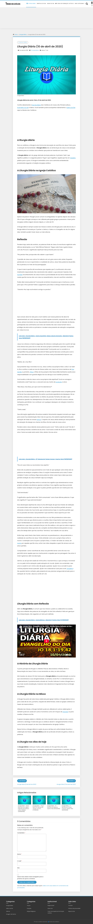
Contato (70, 905)
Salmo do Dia (71, 107)
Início (16, 34)
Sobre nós (50, 908)
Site (18, 868)
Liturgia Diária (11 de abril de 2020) (66, 784)
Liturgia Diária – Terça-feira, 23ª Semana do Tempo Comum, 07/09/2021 (38, 808)
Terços (28, 905)
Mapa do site (71, 911)
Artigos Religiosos (31, 911)
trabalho (73, 158)
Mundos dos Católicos (54, 921)
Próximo (71, 781)
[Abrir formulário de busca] (87, 3)
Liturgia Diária (22, 34)
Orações (65, 712)
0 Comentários (35, 50)
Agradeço (70, 568)
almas (39, 419)
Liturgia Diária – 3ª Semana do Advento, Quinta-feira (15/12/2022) (53, 807)
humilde (19, 275)
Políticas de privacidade (74, 908)
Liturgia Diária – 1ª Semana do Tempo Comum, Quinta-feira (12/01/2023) (67, 808)
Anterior (22, 781)
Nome (19, 854)
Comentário (21, 833)
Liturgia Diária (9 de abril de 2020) (26, 784)
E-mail (19, 861)
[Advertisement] (46, 18)
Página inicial (51, 905)
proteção (59, 382)
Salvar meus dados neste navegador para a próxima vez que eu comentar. (30, 878)
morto (19, 543)
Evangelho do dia (22, 107)
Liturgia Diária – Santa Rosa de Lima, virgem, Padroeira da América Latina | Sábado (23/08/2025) (23, 808)
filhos (31, 372)
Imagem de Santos (11, 914)
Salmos (8, 911)
